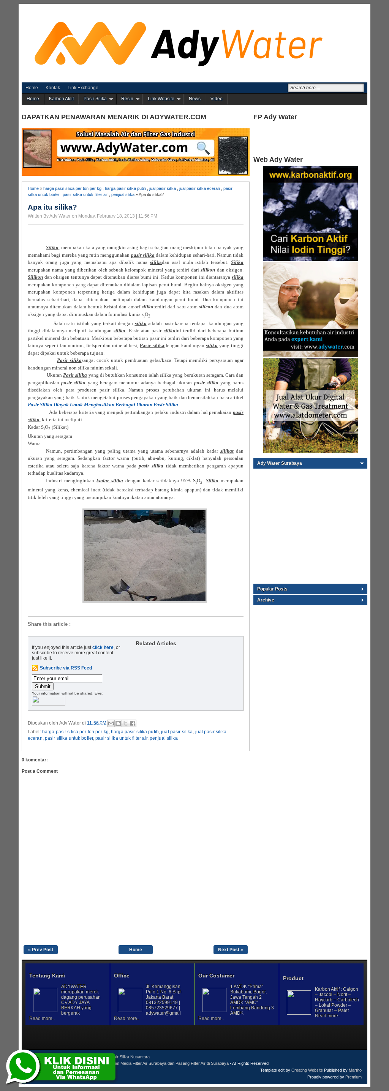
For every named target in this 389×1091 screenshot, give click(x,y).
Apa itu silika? (52, 207)
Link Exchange (83, 87)
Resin (127, 98)
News (195, 98)
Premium (353, 1077)
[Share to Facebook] (132, 723)
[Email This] (111, 723)
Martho (355, 1070)
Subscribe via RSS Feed (66, 668)
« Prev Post (40, 949)
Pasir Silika (95, 98)
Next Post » (230, 949)
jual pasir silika (162, 188)
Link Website (161, 98)
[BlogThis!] (118, 723)
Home (31, 87)
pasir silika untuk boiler (69, 738)
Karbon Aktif (61, 98)
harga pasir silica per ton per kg (72, 188)
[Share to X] (125, 723)
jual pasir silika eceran (199, 188)
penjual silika (122, 194)
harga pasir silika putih (125, 188)
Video (216, 98)
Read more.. (42, 1018)
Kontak (53, 87)
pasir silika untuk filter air (85, 194)
